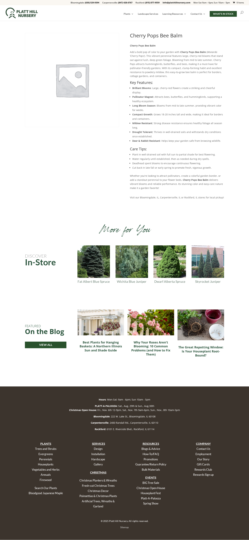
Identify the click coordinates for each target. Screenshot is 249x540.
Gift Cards (203, 464)
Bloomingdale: (85, 3)
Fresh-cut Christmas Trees (98, 485)
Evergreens (45, 454)
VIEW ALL (45, 345)
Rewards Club (203, 469)
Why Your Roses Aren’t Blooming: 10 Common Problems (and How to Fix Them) (150, 348)
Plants (127, 14)
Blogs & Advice (150, 449)
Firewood (46, 480)
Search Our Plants (46, 488)
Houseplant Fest (151, 493)
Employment (203, 454)
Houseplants (45, 464)
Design (98, 449)
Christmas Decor (98, 491)
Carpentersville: (117, 3)
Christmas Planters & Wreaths (98, 480)
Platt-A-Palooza (151, 498)
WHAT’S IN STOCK (223, 13)
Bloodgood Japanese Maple (46, 493)
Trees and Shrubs (45, 449)
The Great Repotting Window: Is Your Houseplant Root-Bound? (200, 351)
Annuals (46, 474)
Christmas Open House (151, 488)
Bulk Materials (151, 469)
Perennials (45, 459)
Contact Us (196, 14)
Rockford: (148, 3)
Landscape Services (148, 14)
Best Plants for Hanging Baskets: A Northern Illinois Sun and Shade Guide (101, 346)
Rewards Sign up (203, 474)
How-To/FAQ (151, 454)
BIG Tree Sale (150, 483)
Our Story (203, 459)
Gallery (98, 464)
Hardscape (98, 459)
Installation (98, 454)
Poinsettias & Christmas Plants (98, 496)
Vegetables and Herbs (45, 469)
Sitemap (124, 527)
